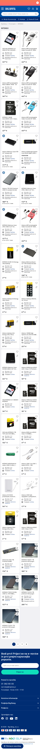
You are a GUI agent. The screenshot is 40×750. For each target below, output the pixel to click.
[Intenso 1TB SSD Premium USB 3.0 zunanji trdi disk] (10, 188)
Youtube (11, 718)
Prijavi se (20, 672)
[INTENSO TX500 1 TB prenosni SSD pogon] (30, 557)
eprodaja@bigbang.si (8, 687)
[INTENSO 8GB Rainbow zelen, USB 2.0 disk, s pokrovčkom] (10, 461)
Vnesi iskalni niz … (16, 14)
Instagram (7, 718)
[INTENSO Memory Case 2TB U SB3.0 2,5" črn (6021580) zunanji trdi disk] (10, 225)
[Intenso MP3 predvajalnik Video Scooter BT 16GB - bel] (30, 47)
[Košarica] (37, 8)
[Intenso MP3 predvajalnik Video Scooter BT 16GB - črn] (30, 81)
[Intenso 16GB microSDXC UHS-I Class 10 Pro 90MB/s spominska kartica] (30, 525)
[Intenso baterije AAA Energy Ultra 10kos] (10, 331)
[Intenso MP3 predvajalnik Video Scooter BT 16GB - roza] (30, 225)
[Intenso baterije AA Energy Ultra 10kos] (10, 297)
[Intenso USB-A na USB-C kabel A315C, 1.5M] (30, 461)
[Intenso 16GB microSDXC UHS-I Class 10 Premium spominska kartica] (30, 397)
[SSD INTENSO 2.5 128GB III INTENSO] (10, 397)
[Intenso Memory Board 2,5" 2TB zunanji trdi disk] (30, 262)
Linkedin (16, 718)
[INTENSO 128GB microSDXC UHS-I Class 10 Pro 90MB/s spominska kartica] (10, 116)
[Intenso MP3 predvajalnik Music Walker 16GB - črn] (10, 81)
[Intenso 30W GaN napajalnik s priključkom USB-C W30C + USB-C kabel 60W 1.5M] (30, 492)
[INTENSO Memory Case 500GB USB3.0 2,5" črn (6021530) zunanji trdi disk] (10, 365)
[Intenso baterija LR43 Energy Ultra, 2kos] (10, 525)
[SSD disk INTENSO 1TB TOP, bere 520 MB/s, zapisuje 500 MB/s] (10, 429)
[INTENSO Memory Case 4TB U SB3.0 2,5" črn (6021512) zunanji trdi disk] (30, 188)
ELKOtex (12, 374)
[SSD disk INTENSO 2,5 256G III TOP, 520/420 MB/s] (10, 47)
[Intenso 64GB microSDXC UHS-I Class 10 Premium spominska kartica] (30, 365)
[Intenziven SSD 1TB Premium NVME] (10, 557)
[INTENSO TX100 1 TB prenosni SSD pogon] (10, 623)
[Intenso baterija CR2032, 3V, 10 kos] (30, 297)
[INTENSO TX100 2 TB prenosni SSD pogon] (30, 590)
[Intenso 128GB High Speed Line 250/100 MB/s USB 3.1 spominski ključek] (30, 331)
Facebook (2, 718)
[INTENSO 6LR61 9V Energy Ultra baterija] (10, 262)
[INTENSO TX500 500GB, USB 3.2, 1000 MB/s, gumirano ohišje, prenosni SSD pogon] (10, 590)
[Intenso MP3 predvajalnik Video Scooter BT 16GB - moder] (30, 116)
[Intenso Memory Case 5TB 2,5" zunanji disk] (10, 151)
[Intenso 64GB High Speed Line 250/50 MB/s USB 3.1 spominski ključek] (30, 151)
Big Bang (12, 55)
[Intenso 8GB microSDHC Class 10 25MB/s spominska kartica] (30, 429)
